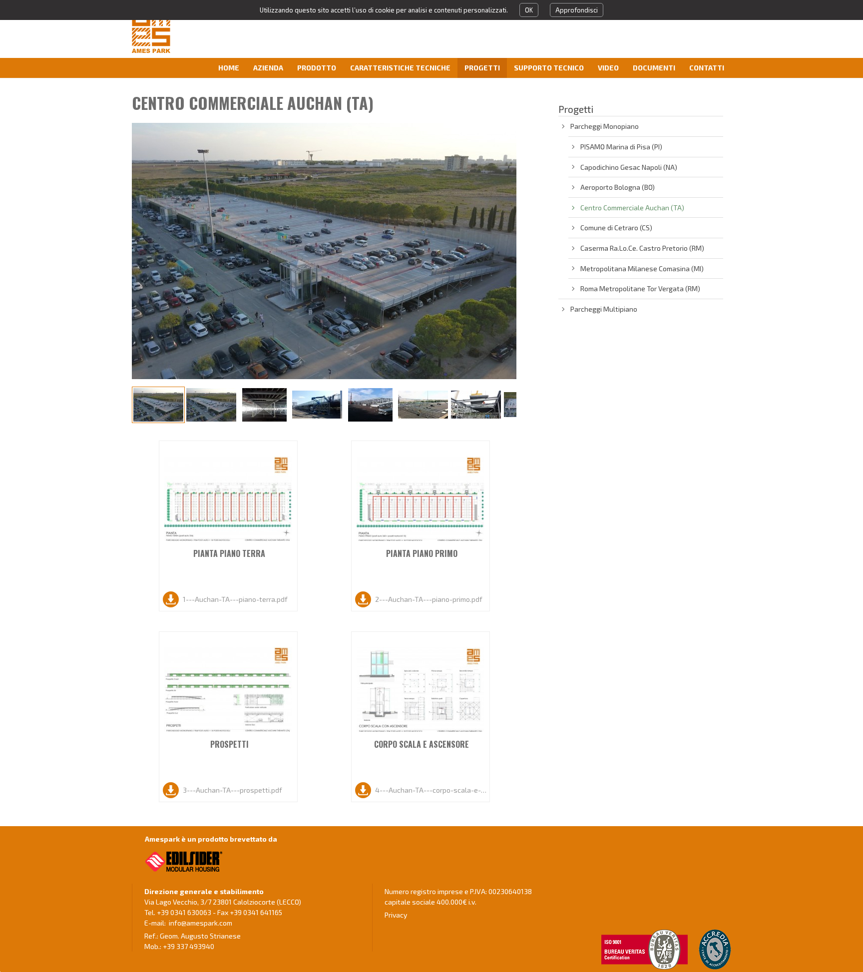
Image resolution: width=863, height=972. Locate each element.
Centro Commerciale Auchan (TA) (632, 207)
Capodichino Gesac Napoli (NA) (628, 167)
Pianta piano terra (229, 553)
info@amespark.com (200, 923)
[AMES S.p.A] (184, 30)
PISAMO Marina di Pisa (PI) (621, 146)
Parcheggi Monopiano (604, 126)
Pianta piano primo (421, 553)
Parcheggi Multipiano (603, 309)
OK (529, 10)
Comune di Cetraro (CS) (616, 227)
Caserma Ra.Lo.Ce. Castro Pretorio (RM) (642, 248)
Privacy (396, 915)
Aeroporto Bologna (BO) (617, 187)
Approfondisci (576, 10)
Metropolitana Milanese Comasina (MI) (642, 268)
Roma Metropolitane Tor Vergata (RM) (640, 288)
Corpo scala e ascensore (421, 744)
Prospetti (229, 744)
